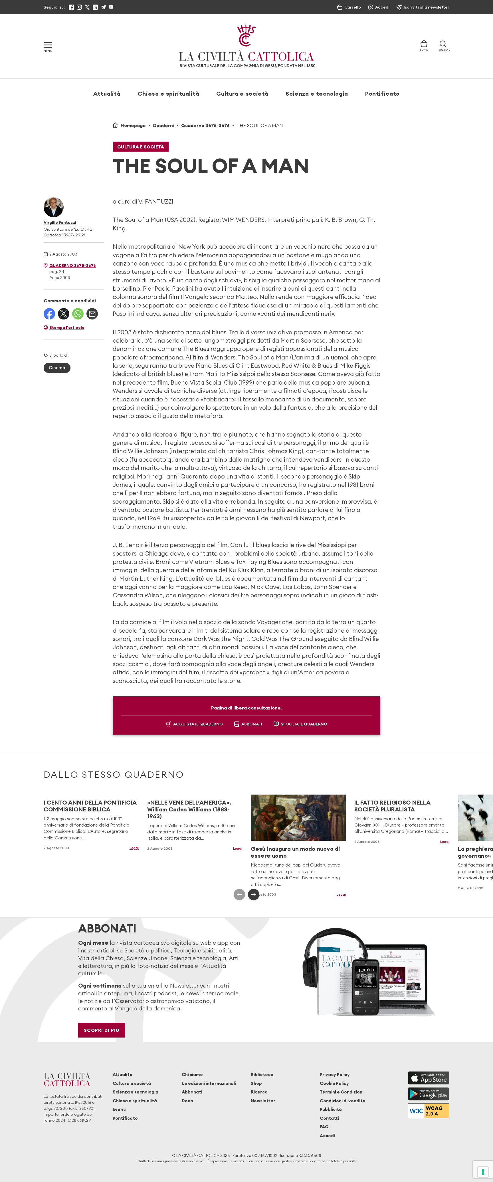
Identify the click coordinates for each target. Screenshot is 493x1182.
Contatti (329, 1118)
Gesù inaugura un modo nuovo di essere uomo (295, 852)
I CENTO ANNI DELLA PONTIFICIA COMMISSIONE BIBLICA (90, 806)
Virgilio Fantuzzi (60, 222)
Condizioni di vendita (342, 1100)
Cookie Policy (334, 1083)
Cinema (57, 367)
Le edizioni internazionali (209, 1083)
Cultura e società (242, 93)
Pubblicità (331, 1109)
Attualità (107, 93)
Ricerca (259, 1092)
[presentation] (239, 894)
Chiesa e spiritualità (168, 93)
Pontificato (382, 93)
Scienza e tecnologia (317, 93)
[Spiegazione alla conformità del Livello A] (428, 1110)
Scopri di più (102, 1030)
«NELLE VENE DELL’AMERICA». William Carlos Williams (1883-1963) (189, 809)
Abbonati (192, 1092)
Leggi (134, 848)
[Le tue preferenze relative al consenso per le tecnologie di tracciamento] (483, 1172)
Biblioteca (262, 1074)
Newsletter (263, 1100)
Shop (256, 1083)
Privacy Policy (335, 1074)
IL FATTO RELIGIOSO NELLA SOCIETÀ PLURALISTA (392, 806)
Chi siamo (192, 1074)
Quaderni (163, 125)
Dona (187, 1100)
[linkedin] (95, 7)
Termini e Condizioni (341, 1092)
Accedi (327, 1135)
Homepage (133, 125)
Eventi (119, 1109)
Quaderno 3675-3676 (205, 125)
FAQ (324, 1126)
